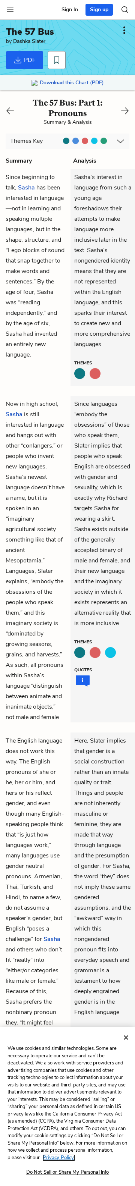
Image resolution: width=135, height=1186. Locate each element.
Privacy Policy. (59, 1157)
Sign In (70, 9)
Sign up (99, 9)
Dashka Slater (29, 41)
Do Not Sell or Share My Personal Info (67, 1172)
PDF (29, 60)
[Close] (126, 1037)
